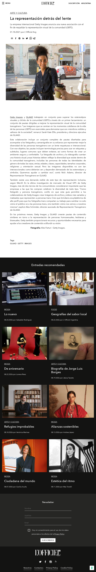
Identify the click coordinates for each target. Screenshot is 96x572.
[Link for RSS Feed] (56, 562)
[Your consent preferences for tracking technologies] (92, 568)
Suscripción (74, 3)
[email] (12, 38)
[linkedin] (23, 38)
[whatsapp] (31, 38)
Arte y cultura (18, 13)
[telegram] (34, 38)
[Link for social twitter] (40, 562)
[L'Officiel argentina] (48, 3)
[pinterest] (19, 38)
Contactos (38, 568)
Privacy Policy (59, 534)
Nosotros (27, 568)
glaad (13, 243)
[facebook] (16, 38)
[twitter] (27, 38)
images (28, 243)
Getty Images (16, 117)
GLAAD (29, 117)
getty (20, 243)
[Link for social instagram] (50, 562)
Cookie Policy (66, 568)
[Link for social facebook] (45, 562)
